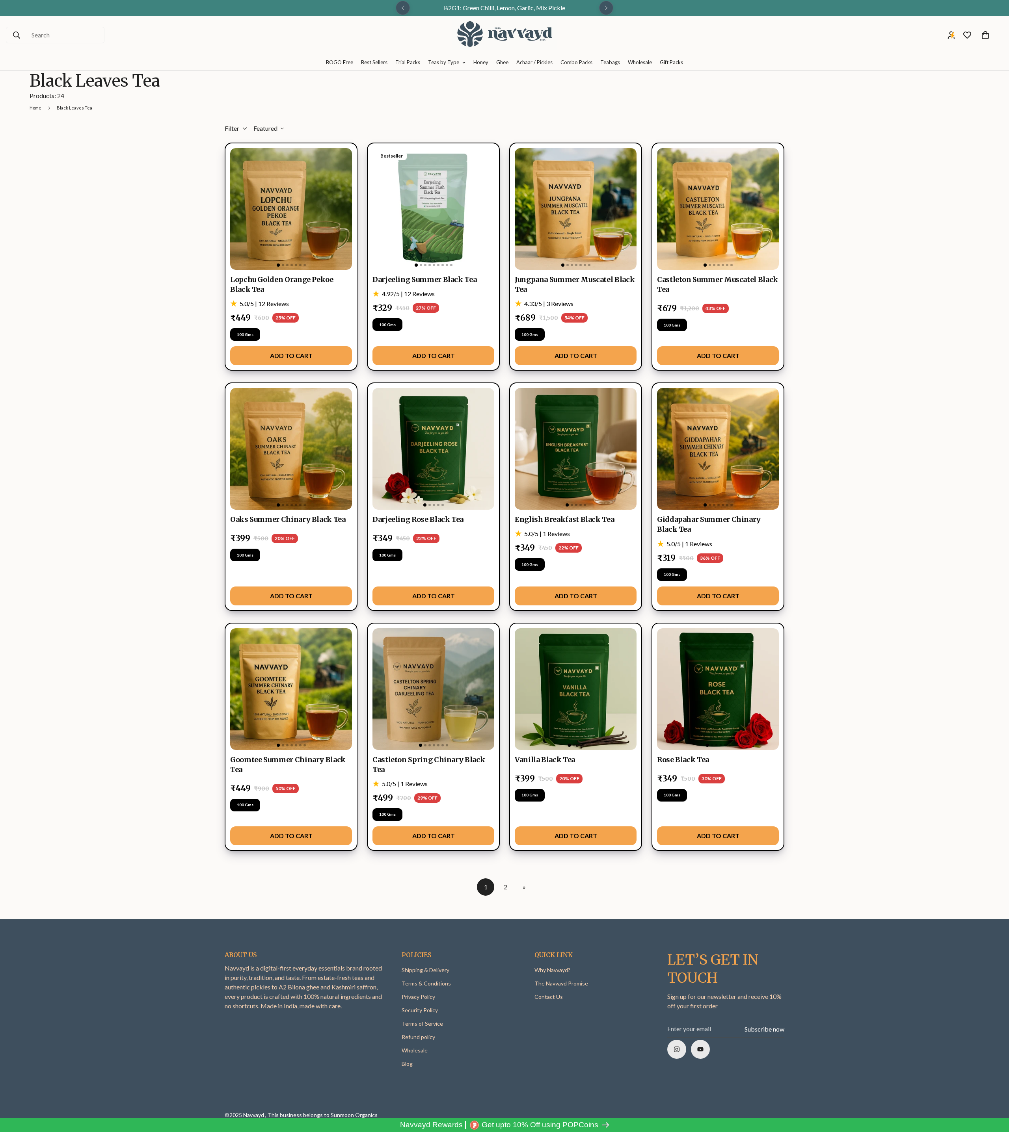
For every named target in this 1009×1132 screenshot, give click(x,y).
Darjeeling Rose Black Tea (418, 519)
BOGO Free (339, 62)
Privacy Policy (418, 996)
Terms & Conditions (426, 983)
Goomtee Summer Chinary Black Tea (288, 764)
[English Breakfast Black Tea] (576, 449)
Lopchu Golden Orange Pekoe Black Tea (281, 284)
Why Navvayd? (552, 970)
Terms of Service (422, 1023)
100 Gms (245, 334)
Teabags (610, 62)
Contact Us (548, 996)
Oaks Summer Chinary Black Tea (288, 519)
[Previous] (403, 8)
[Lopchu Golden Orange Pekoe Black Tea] (291, 209)
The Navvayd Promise (561, 983)
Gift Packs (671, 62)
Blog (407, 1063)
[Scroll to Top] (994, 1089)
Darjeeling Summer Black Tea (424, 279)
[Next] (606, 8)
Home (35, 107)
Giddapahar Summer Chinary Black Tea (709, 524)
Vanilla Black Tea (545, 759)
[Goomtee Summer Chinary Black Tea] (291, 689)
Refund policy (418, 1037)
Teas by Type (443, 62)
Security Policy (420, 1010)
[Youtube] (700, 1049)
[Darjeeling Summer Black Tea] (433, 209)
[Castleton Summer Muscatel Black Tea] (718, 209)
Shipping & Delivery (425, 970)
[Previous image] (239, 208)
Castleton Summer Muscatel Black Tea (717, 284)
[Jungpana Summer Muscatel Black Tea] (576, 209)
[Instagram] (676, 1049)
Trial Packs (407, 62)
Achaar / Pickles (534, 62)
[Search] (16, 35)
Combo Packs (576, 62)
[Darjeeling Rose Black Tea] (433, 449)
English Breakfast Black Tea (564, 519)
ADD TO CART (291, 355)
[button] (985, 35)
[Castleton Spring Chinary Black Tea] (433, 689)
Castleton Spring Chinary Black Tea (428, 764)
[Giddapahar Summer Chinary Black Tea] (718, 449)
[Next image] (342, 208)
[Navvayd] (504, 35)
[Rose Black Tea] (718, 689)
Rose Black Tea (683, 759)
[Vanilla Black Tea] (576, 689)
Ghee (502, 62)
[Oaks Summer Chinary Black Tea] (291, 449)
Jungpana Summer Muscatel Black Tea (575, 284)
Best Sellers (374, 62)
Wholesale (640, 62)
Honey (480, 62)
